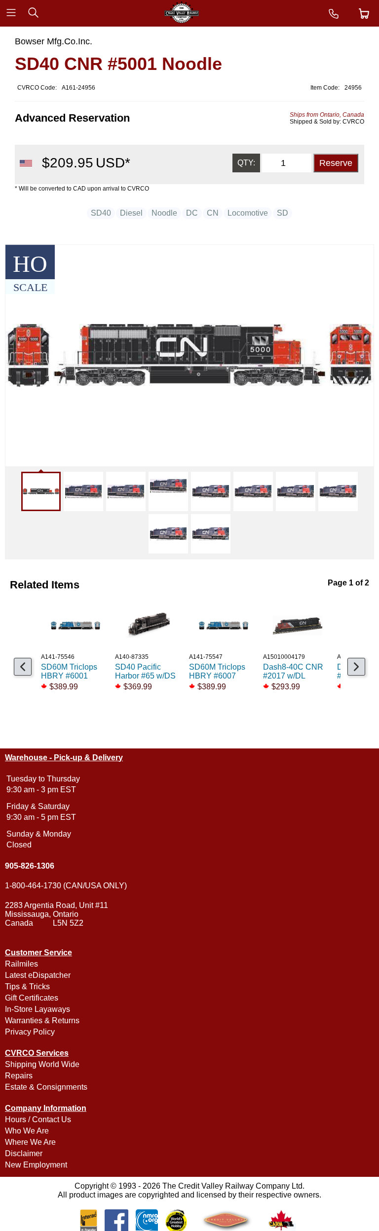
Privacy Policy (30, 1032)
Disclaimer (23, 1153)
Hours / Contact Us (38, 1119)
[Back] (23, 667)
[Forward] (356, 667)
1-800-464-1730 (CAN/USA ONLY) (66, 885)
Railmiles (21, 964)
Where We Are (30, 1142)
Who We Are (27, 1131)
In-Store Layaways (37, 1009)
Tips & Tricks (27, 986)
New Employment (36, 1165)
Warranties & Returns (42, 1020)
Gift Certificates (31, 998)
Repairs (19, 1075)
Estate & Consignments (46, 1087)
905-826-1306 (29, 866)
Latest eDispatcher (38, 975)
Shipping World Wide (42, 1064)
